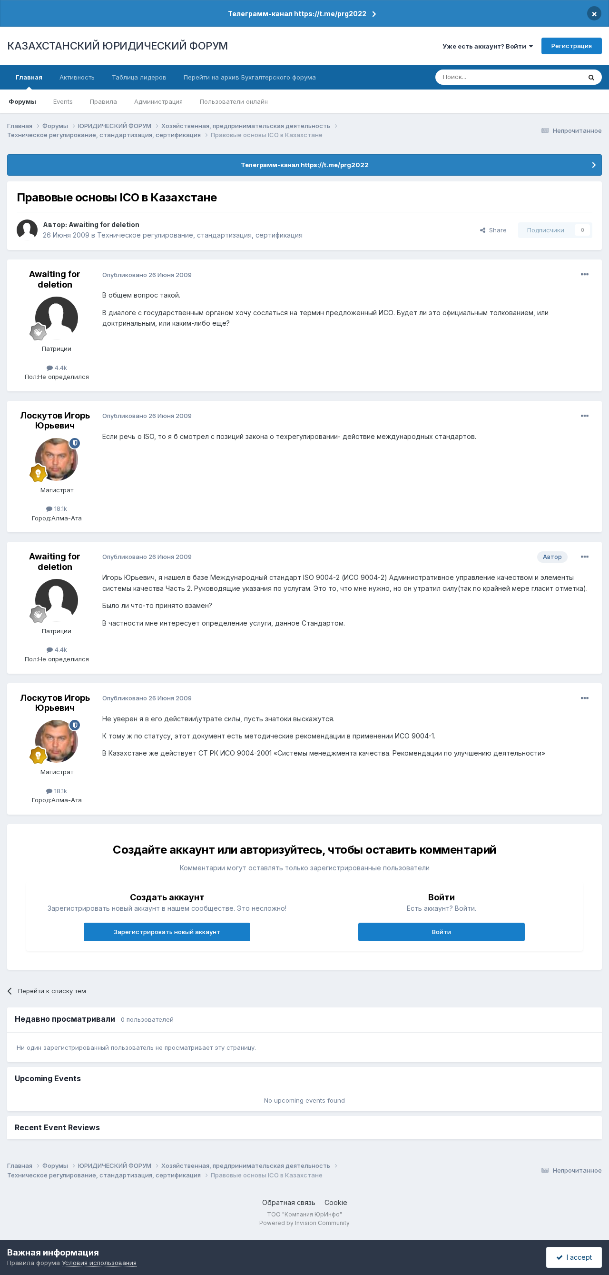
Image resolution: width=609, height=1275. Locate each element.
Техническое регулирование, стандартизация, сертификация (200, 235)
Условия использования (99, 1262)
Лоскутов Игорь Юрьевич (55, 420)
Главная (29, 77)
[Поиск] (591, 77)
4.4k (60, 367)
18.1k (59, 508)
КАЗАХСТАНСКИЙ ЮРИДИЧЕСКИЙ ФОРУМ (117, 46)
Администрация (158, 101)
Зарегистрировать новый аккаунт (167, 932)
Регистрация (571, 46)
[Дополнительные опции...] (584, 274)
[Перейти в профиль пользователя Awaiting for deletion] (27, 229)
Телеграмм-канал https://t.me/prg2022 (297, 14)
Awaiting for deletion (104, 224)
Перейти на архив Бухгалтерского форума (250, 77)
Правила (103, 101)
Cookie (335, 1202)
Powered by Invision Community (304, 1222)
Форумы (22, 101)
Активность (77, 77)
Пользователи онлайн (234, 101)
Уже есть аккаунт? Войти (485, 46)
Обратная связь (288, 1202)
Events (63, 101)
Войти (441, 932)
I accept (577, 1257)
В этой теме (551, 76)
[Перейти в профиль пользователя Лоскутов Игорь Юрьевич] (56, 459)
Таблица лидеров (139, 77)
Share (496, 230)
